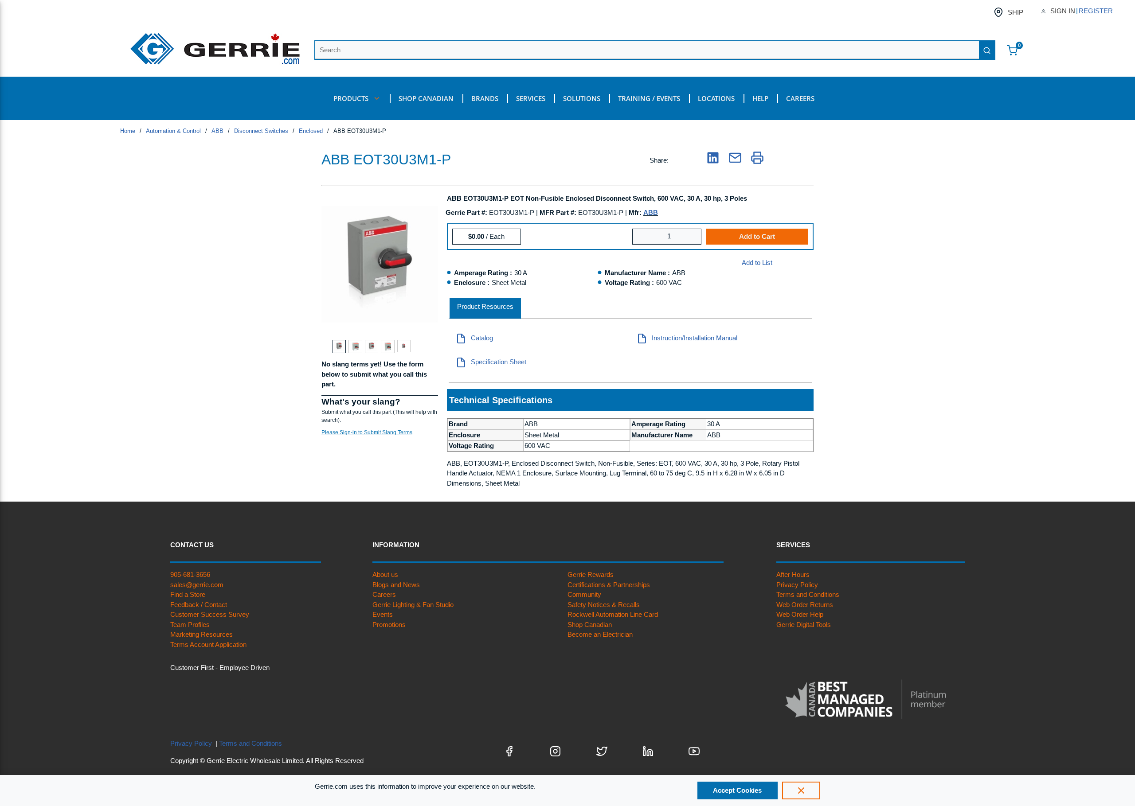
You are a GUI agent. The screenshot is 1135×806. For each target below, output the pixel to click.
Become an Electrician (600, 634)
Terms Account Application (208, 644)
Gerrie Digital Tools (803, 624)
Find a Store (187, 594)
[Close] (801, 790)
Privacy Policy (797, 584)
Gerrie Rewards (591, 574)
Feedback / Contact (198, 604)
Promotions (389, 624)
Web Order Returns (804, 604)
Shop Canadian (590, 624)
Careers (384, 594)
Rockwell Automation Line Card (613, 614)
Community (584, 594)
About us (385, 574)
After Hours (793, 574)
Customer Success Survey (209, 614)
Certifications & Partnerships (609, 584)
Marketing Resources (201, 634)
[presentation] (485, 308)
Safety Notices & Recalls (604, 604)
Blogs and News (396, 584)
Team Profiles (190, 624)
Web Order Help (799, 614)
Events (382, 614)
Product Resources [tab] (485, 306)
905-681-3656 (190, 574)
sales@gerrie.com (196, 584)
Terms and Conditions (807, 594)
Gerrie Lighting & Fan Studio (413, 604)
